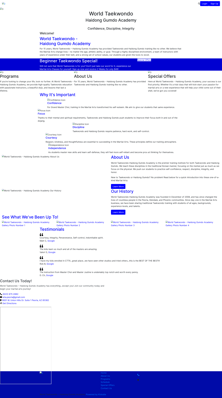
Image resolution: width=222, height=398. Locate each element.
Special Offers (177, 3)
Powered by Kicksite (96, 394)
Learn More (118, 186)
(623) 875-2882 (10, 294)
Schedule (163, 3)
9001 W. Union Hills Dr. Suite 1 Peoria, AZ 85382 (25, 300)
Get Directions (9, 303)
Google (51, 240)
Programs (151, 3)
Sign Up (214, 3)
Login (204, 3)
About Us (139, 3)
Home (104, 372)
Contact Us (191, 3)
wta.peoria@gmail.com (13, 297)
